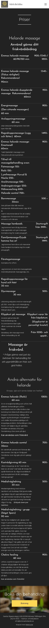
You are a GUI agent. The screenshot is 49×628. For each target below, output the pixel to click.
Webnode (29, 625)
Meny (45, 4)
